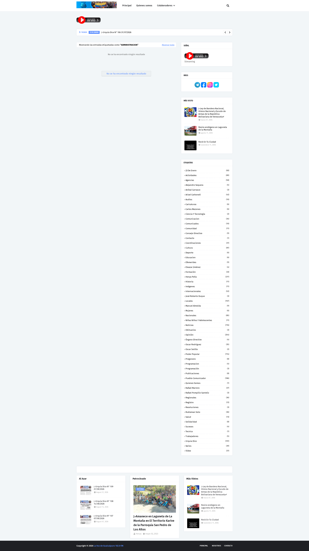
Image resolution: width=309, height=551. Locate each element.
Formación (207, 272)
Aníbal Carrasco (207, 190)
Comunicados (207, 223)
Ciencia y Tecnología (207, 214)
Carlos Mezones (207, 209)
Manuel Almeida (207, 306)
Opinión (207, 335)
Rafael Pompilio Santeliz (207, 393)
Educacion (207, 257)
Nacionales (207, 315)
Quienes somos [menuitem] (144, 5)
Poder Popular (207, 354)
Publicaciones (207, 373)
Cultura (207, 248)
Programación (207, 368)
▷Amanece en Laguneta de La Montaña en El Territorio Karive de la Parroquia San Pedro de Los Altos (153, 523)
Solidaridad (207, 422)
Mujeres (207, 310)
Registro (207, 402)
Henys (138, 533)
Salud (207, 417)
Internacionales (207, 291)
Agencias (207, 180)
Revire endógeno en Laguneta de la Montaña (212, 128)
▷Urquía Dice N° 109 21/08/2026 (103, 487)
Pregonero (207, 359)
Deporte (207, 252)
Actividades (207, 175)
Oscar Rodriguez (207, 344)
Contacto (207, 238)
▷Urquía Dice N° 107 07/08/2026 (103, 517)
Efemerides (207, 262)
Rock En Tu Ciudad (207, 142)
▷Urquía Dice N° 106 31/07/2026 (116, 32)
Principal (204, 546)
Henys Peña (207, 277)
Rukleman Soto (207, 412)
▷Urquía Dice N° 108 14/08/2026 (103, 502)
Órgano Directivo (207, 339)
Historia (207, 281)
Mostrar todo (168, 45)
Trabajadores (207, 436)
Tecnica (207, 431)
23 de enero (207, 170)
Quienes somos (207, 383)
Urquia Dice (207, 441)
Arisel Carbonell (207, 194)
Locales (207, 301)
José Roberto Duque (207, 296)
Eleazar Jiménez (207, 267)
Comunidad (207, 228)
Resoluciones (207, 407)
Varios (207, 446)
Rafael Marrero (207, 388)
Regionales (207, 397)
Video (207, 451)
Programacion (207, 364)
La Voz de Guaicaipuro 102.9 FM (108, 546)
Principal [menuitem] (126, 5)
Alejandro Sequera (207, 185)
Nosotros (216, 546)
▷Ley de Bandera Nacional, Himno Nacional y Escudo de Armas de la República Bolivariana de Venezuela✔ (212, 112)
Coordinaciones (207, 243)
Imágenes (207, 286)
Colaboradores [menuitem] (164, 5)
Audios (207, 199)
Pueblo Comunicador (207, 378)
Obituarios (207, 330)
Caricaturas (207, 204)
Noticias (207, 325)
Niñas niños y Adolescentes (207, 320)
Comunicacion (207, 219)
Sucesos (207, 426)
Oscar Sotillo (207, 349)
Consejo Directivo (207, 233)
